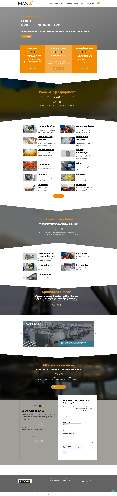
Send (65, 452)
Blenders (43, 184)
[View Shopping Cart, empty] (97, 3)
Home (51, 3)
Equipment (69, 3)
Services (76, 3)
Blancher (81, 184)
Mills (78, 163)
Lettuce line (82, 265)
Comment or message (69, 433)
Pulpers (42, 174)
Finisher (80, 174)
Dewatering (44, 164)
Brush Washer (46, 149)
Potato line (44, 265)
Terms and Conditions (75, 490)
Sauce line (81, 253)
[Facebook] (90, 481)
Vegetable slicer (46, 126)
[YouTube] (83, 481)
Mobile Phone (67, 422)
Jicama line (44, 274)
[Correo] (87, 481)
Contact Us (82, 3)
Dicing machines (85, 126)
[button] (93, 3)
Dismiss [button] (82, 494)
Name (65, 416)
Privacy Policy (85, 490)
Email (65, 428)
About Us (57, 3)
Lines (62, 3)
